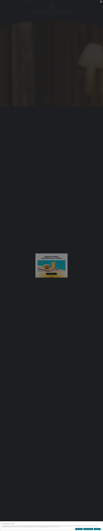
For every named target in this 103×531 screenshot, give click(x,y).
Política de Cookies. (57, 526)
